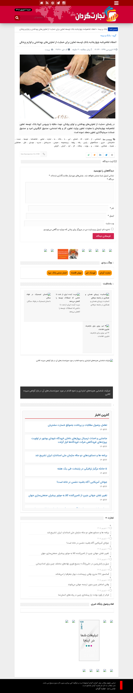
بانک (59, 139)
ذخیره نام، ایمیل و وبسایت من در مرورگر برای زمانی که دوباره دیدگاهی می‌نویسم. (76, 229)
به (54, 139)
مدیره (39, 142)
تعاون (42, 139)
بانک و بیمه (102, 29)
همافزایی (17, 142)
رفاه (79, 142)
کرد (69, 146)
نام (112, 208)
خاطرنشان (111, 142)
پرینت (48, 49)
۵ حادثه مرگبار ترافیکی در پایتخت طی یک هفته (82, 469)
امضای (75, 139)
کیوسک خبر (90, 273)
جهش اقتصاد (76, 273)
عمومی (56, 142)
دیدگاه (110, 179)
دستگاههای (94, 142)
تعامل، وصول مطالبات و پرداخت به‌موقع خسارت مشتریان (77, 425)
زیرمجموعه (65, 142)
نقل (24, 142)
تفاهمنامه (34, 139)
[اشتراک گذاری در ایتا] (94, 155)
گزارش (56, 146)
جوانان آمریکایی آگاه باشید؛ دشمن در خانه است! (82, 482)
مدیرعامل (47, 142)
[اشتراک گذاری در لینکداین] (100, 155)
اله (81, 139)
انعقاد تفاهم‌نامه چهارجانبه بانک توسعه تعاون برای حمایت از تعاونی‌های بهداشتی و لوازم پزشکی (67, 42)
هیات (97, 146)
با (64, 139)
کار (74, 146)
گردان (63, 146)
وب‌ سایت (110, 223)
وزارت (86, 146)
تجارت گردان (105, 273)
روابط (73, 142)
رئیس (85, 142)
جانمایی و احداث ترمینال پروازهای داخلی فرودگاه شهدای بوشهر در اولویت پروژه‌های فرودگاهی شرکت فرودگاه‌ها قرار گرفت (69, 440)
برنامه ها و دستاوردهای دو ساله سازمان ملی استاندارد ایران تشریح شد (71, 455)
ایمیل (111, 216)
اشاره (86, 139)
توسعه (26, 139)
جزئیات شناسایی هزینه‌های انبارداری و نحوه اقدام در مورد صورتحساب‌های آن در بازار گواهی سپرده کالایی (67, 392)
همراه (112, 146)
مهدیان (31, 142)
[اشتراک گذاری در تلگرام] (106, 155)
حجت (19, 139)
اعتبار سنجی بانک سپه (57, 273)
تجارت (49, 139)
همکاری (104, 146)
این (69, 139)
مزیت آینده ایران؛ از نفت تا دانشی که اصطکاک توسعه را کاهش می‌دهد (69, 308)
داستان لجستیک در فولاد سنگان (39, 301)
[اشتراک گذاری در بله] (88, 155)
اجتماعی (98, 139)
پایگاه (80, 146)
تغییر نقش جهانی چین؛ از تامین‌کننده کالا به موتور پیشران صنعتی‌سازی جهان (67, 495)
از (91, 139)
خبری (103, 142)
